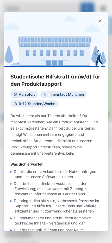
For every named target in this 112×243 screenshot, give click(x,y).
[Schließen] (100, 20)
